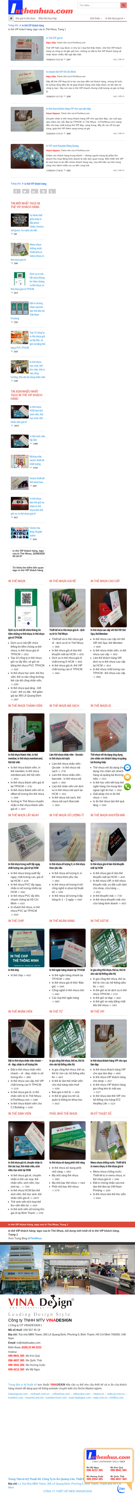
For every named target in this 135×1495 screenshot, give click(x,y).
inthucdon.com (81, 1393)
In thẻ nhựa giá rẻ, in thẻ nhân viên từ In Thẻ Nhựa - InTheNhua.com (26, 1096)
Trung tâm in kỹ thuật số (22, 1384)
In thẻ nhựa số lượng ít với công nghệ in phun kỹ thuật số (67, 888)
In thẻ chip (16, 920)
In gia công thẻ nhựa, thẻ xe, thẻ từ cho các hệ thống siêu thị (108, 971)
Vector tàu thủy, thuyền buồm (36, 531)
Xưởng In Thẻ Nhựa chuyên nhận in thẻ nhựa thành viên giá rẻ (27, 805)
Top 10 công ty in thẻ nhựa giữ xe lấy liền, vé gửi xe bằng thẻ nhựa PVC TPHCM (27, 661)
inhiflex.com (116, 1397)
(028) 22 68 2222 (31, 1347)
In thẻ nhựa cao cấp (105, 581)
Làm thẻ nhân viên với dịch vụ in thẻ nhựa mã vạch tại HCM (67, 790)
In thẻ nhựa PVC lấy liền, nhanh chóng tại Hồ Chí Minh (25, 899)
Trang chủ (13, 25)
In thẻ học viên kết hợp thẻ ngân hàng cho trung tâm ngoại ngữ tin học (108, 786)
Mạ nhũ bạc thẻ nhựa (64, 1182)
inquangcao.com (18, 1393)
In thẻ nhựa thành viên (25, 705)
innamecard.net (34, 1397)
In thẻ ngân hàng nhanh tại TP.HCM (67, 970)
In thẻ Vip (97, 1011)
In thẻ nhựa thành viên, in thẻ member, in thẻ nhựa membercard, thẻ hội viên (25, 758)
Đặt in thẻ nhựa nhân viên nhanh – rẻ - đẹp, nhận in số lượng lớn (25, 1062)
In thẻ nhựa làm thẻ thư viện (109, 1194)
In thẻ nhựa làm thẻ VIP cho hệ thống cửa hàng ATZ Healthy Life (109, 1100)
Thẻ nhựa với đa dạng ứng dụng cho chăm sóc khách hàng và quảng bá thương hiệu (108, 758)
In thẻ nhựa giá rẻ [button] (114, 18)
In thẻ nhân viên (20, 1011)
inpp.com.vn (100, 1397)
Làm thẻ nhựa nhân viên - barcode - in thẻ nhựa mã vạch (67, 779)
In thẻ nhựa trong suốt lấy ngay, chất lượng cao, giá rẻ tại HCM (24, 866)
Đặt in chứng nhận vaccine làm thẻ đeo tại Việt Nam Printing (108, 1186)
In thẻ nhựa (16, 581)
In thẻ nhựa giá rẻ (62, 581)
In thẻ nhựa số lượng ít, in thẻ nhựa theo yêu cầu (67, 866)
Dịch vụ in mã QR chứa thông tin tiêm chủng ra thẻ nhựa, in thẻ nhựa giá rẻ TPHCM (26, 633)
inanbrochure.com (56, 1397)
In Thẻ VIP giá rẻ (54, 38)
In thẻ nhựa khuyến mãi (108, 815)
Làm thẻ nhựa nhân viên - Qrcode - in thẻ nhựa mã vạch (66, 756)
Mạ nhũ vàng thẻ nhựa (65, 1175)
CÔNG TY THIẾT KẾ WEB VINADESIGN (67, 1491)
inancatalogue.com (80, 1397)
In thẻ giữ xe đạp (103, 997)
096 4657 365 (16, 1360)
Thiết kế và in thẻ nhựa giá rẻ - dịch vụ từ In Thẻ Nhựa (67, 631)
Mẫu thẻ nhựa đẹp (48, 18)
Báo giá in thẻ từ (62, 1092)
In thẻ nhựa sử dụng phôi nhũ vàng (67, 1162)
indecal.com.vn (116, 1393)
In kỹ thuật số (101, 1113)
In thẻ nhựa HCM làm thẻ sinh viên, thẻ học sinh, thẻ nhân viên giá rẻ (26, 1194)
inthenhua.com (61, 1393)
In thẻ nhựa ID (101, 705)
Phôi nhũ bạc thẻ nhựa (65, 1186)
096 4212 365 (16, 1369)
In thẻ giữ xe (100, 920)
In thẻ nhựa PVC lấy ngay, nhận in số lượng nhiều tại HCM (26, 888)
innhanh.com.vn (40, 1393)
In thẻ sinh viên (19, 1113)
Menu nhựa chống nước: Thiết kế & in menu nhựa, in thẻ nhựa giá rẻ (108, 1164)
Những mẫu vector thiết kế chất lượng (37, 460)
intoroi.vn (98, 1393)
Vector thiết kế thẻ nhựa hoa (37, 480)
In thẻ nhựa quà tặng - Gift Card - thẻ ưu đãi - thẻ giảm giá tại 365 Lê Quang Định (27, 692)
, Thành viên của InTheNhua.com (65, 43)
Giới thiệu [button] (95, 18)
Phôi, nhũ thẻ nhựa (63, 1113)
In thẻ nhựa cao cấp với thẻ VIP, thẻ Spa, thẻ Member (108, 631)
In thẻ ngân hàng (62, 920)
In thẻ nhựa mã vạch (64, 705)
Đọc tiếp (117, 60)
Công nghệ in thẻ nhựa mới (68, 990)
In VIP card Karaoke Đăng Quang (62, 145)
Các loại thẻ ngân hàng (65, 997)
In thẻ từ (55, 1011)
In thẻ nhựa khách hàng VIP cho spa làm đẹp (68, 108)
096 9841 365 (16, 1355)
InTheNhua (35, 1238)
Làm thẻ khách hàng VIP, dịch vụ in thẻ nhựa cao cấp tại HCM (109, 661)
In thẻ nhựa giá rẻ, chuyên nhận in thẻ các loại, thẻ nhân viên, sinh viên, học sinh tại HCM (25, 1166)
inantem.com (15, 1397)
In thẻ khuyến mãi (103, 895)
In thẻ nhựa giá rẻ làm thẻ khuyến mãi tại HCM (107, 866)
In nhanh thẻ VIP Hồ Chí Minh (61, 71)
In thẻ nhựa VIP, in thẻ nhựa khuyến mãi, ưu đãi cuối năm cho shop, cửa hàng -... (110, 884)
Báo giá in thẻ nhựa (25, 18)
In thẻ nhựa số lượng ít (66, 815)
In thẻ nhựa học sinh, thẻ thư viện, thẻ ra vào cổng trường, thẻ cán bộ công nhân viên (27, 677)
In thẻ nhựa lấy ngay (23, 815)
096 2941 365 (16, 1365)
